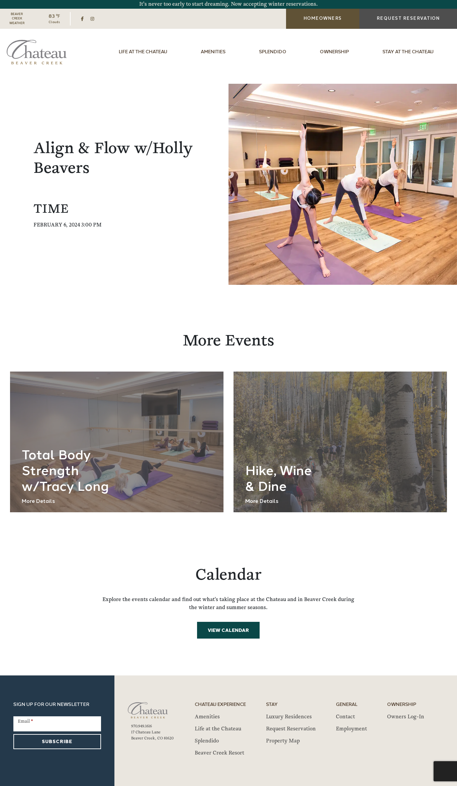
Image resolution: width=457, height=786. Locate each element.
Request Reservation (291, 729)
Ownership (334, 52)
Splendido (272, 52)
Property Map (283, 741)
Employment (351, 729)
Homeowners (322, 18)
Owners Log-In (405, 717)
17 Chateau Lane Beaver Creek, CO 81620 (152, 735)
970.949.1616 (141, 726)
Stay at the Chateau (408, 52)
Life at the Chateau (143, 52)
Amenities (213, 52)
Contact (345, 717)
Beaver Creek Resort (219, 753)
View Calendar (228, 630)
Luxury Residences (289, 717)
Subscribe (57, 741)
